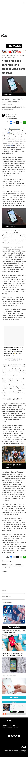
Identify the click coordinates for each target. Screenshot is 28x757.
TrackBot (10, 145)
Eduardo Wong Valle (11, 114)
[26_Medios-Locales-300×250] (14, 623)
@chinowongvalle (10, 116)
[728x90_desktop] (14, 52)
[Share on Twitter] (17, 122)
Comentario (5, 571)
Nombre (4, 590)
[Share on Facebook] (11, 122)
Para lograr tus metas (9, 676)
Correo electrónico (7, 596)
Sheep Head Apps (14, 129)
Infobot (9, 133)
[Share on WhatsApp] (24, 122)
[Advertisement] (14, 16)
